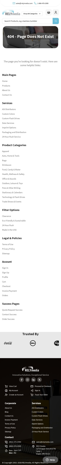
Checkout (6, 286)
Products (6, 85)
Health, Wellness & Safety (13, 174)
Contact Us (7, 94)
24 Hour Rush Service (11, 136)
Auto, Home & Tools (10, 155)
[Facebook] (21, 379)
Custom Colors (8, 114)
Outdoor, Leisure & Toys (12, 183)
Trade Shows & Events (11, 201)
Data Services (8, 123)
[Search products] (56, 21)
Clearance (6, 216)
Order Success (8, 319)
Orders (5, 295)
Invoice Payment (9, 290)
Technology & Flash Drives (13, 197)
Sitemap (6, 253)
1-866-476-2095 (42, 3)
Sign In (5, 267)
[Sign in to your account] (56, 12)
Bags (4, 160)
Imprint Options (9, 127)
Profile (5, 277)
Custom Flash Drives (11, 118)
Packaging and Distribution (14, 132)
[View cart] (49, 12)
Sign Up (5, 272)
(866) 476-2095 (15, 446)
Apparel (5, 151)
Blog (6, 412)
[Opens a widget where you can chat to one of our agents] (50, 460)
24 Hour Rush (8, 225)
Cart (4, 281)
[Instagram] (27, 379)
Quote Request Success (12, 309)
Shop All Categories (30, 14)
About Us (6, 90)
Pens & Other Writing (11, 188)
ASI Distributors (9, 109)
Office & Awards (9, 178)
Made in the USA (9, 229)
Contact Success (9, 314)
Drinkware (6, 165)
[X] (39, 379)
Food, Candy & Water (11, 169)
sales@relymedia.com (24, 3)
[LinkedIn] (33, 379)
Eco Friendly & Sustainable (14, 220)
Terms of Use (7, 244)
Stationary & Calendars (12, 192)
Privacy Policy (8, 248)
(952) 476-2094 (15, 442)
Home (4, 81)
